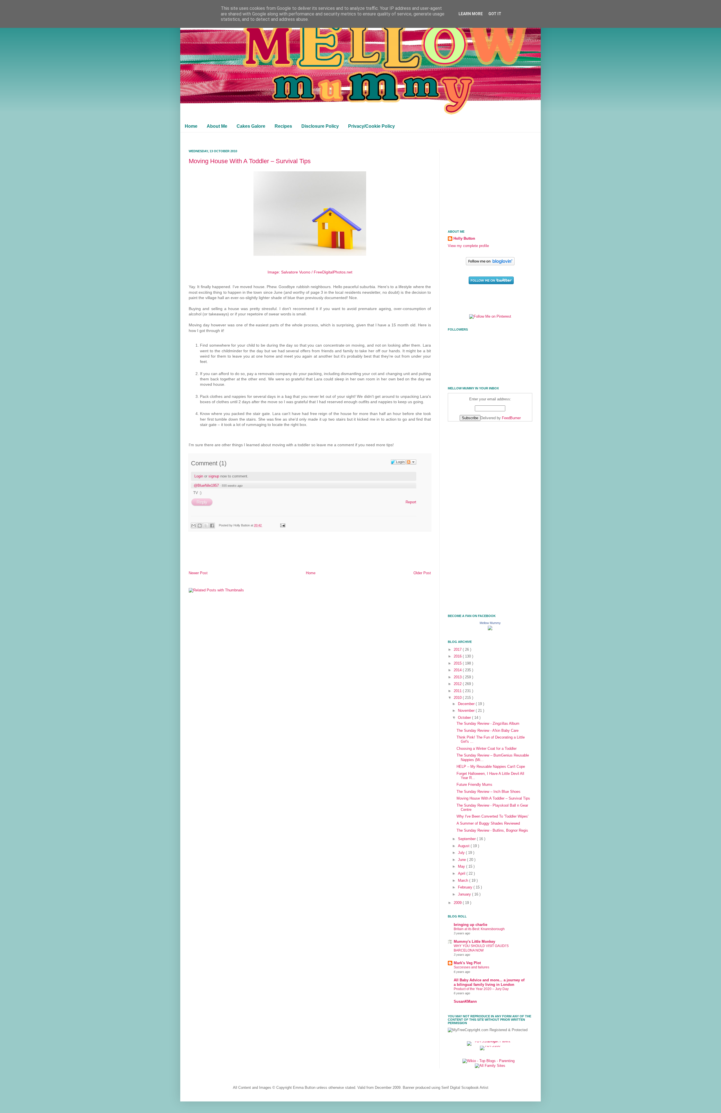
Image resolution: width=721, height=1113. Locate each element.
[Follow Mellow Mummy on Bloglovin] (490, 264)
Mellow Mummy (490, 623)
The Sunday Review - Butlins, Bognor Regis (492, 830)
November (467, 711)
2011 (458, 691)
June (462, 860)
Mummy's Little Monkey (474, 942)
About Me (217, 126)
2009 (458, 903)
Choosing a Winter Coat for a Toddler (487, 749)
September (467, 839)
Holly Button (464, 239)
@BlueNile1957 (206, 485)
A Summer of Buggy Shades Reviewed (488, 823)
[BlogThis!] (199, 525)
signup (213, 476)
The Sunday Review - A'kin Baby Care (488, 731)
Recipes (283, 126)
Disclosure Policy (320, 126)
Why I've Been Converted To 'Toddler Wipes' (492, 816)
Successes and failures (471, 967)
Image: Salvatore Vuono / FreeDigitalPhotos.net (310, 272)
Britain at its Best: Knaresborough (479, 929)
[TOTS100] (490, 1046)
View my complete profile (468, 246)
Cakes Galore (251, 126)
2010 (458, 698)
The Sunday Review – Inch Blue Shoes (488, 792)
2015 (458, 663)
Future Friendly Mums (474, 785)
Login (198, 476)
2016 (458, 656)
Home (191, 126)
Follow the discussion (411, 462)
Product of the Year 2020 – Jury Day (481, 989)
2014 (458, 670)
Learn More (471, 14)
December (467, 704)
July (462, 853)
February (465, 887)
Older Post (422, 573)
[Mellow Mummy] (490, 629)
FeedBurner (511, 418)
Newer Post (198, 573)
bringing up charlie (470, 925)
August (464, 846)
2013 (458, 677)
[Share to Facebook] (212, 525)
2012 (458, 684)
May (462, 867)
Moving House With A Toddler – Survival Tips (250, 161)
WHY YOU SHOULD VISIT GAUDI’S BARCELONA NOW (481, 948)
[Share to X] (206, 525)
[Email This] (193, 525)
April (462, 874)
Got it (494, 14)
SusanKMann (465, 1002)
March (463, 881)
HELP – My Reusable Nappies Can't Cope (491, 767)
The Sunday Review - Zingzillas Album (488, 724)
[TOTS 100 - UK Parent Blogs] (490, 1041)
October (465, 718)
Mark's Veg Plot (467, 963)
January (465, 894)
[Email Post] (282, 525)
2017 (458, 650)
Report (411, 502)
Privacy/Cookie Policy (371, 126)
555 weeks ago (232, 485)
